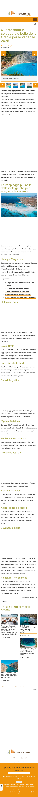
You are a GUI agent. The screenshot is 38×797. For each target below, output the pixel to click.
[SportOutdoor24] (19, 13)
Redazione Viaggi (6, 46)
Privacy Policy (6, 791)
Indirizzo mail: (19, 770)
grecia (4, 686)
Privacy (1, 788)
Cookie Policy (15, 791)
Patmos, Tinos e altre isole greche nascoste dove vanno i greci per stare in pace (9, 675)
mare (8, 686)
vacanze (21, 686)
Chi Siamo (14, 758)
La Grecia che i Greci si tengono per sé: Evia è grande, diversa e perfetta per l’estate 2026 (28, 652)
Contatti (24, 758)
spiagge (14, 686)
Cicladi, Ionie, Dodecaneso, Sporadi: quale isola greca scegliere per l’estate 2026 (28, 629)
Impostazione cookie (19, 762)
